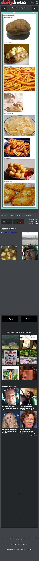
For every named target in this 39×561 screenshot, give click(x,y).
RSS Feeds (11, 544)
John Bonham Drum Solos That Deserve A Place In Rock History (27, 408)
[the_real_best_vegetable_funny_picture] (19, 110)
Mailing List (19, 544)
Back (11, 319)
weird (36, 223)
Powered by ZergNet (32, 435)
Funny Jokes (19, 539)
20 (8, 221)
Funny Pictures (22, 538)
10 (16, 221)
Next (28, 319)
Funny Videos (11, 538)
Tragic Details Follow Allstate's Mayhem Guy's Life (10, 408)
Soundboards (33, 538)
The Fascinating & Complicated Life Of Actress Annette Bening (27, 431)
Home (3, 538)
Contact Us (27, 544)
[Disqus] (19, 285)
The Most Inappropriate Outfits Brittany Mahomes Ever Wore (10, 431)
